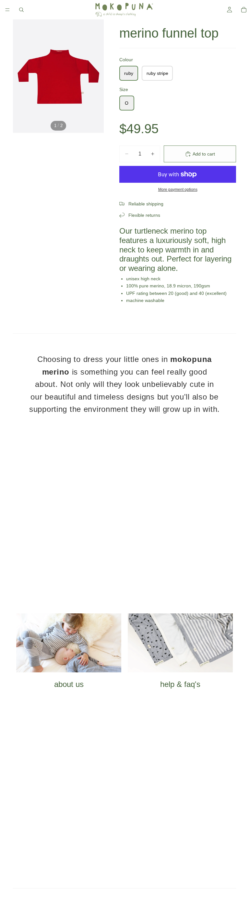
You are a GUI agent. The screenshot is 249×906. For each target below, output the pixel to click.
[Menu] (7, 9)
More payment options (177, 189)
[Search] (21, 10)
